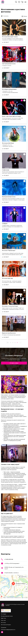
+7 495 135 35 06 (8, 559)
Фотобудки (3, 614)
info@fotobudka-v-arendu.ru (11, 572)
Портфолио (3, 627)
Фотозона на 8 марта (6, 624)
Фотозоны (3, 622)
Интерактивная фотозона (7, 616)
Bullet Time (3, 618)
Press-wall (3, 620)
